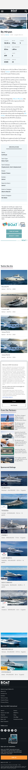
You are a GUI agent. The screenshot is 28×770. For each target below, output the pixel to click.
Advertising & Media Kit (7, 689)
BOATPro (16, 712)
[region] (14, 385)
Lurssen (4, 513)
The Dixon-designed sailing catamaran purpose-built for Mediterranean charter (20, 418)
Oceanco (4, 609)
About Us (3, 691)
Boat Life (3, 719)
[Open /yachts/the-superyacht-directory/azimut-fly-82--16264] (14, 322)
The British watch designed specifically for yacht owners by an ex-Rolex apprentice (21, 443)
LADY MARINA (7, 558)
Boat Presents (4, 721)
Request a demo (14, 236)
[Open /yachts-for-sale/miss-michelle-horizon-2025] (14, 640)
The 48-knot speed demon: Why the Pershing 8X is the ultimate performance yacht (20, 426)
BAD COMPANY (7, 582)
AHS (3, 607)
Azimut (7, 35)
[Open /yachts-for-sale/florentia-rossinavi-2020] (14, 478)
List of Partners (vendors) (7, 397)
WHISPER (5, 511)
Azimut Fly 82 (6, 332)
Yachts (2, 710)
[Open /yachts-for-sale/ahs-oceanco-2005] (14, 597)
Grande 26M (5, 309)
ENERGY (5, 535)
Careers (3, 695)
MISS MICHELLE (7, 649)
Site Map (16, 717)
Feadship (4, 560)
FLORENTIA (6, 488)
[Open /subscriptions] (11, 739)
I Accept (14, 401)
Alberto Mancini (18, 99)
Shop (15, 715)
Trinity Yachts (5, 585)
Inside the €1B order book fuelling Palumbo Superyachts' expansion (21, 451)
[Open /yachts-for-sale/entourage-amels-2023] (14, 662)
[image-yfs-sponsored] (4, 485)
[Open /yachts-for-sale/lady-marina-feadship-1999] (14, 548)
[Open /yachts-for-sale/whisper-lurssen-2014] (14, 501)
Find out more (14, 231)
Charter (3, 715)
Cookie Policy (4, 700)
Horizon (4, 652)
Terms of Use (4, 698)
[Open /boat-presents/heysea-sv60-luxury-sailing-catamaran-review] (7, 418)
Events (15, 710)
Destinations (4, 717)
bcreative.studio (18, 719)
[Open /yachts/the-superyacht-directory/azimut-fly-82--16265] (14, 345)
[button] (1, 21)
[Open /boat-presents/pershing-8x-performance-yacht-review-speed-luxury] (7, 426)
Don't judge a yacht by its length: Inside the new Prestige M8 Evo (21, 459)
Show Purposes (14, 405)
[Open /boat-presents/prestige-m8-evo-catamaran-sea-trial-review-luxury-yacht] (7, 459)
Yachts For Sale (5, 712)
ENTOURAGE (6, 672)
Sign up (14, 757)
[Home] (14, 11)
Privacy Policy (4, 702)
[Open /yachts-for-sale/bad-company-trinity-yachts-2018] (14, 573)
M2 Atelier (4, 197)
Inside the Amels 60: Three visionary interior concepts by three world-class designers (21, 434)
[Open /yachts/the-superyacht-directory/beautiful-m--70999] (14, 277)
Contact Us (4, 693)
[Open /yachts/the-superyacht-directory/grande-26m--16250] (14, 300)
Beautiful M (5, 287)
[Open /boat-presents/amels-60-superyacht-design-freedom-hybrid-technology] (7, 434)
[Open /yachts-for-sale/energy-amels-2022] (14, 526)
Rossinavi (4, 490)
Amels (3, 537)
